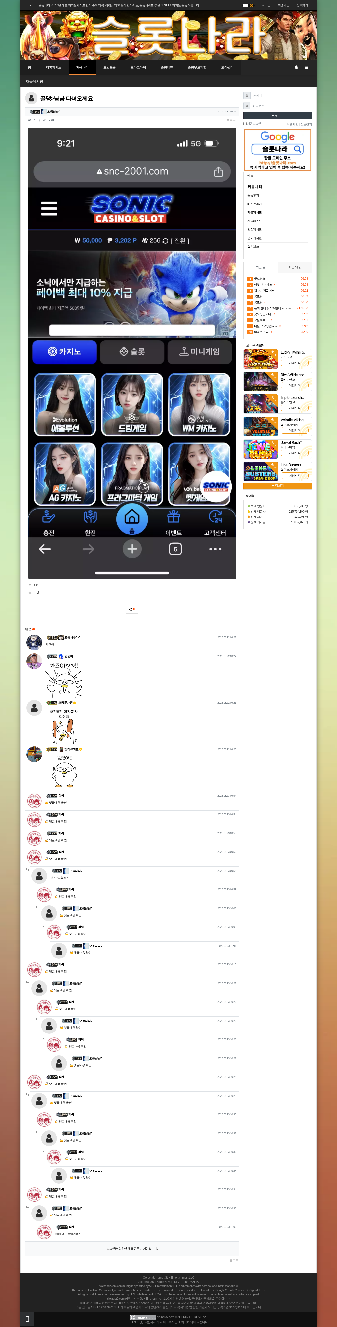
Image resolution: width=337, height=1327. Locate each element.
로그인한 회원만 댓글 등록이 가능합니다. (132, 1248)
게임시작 (294, 363)
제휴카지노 (53, 67)
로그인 (266, 5)
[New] (261, 358)
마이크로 (286, 357)
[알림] (296, 67)
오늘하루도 (259, 320)
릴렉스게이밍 (289, 424)
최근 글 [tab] (260, 267)
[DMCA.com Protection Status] (143, 1317)
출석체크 (253, 246)
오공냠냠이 (54, 111)
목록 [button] (232, 120)
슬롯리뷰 (167, 67)
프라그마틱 (138, 67)
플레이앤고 (288, 379)
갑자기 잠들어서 (262, 290)
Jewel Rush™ (291, 442)
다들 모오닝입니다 (263, 326)
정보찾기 (302, 5)
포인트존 (109, 67)
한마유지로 (71, 749)
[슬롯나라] (168, 35)
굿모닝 (256, 296)
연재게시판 (254, 238)
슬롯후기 (253, 195)
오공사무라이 (73, 637)
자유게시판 (34, 81)
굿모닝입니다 (260, 314)
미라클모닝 (258, 332)
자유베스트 (254, 221)
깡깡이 (68, 656)
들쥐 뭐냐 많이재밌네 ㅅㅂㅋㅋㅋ (273, 308)
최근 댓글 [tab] (294, 267)
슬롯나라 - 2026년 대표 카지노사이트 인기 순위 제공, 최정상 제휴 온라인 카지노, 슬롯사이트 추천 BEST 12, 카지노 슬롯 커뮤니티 (119, 5)
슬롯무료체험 (197, 67)
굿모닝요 (257, 278)
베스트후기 (254, 204)
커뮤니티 (82, 67)
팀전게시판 (254, 229)
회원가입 (283, 5)
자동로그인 (254, 123)
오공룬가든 (65, 702)
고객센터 (227, 67)
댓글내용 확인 (58, 802)
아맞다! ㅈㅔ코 (261, 284)
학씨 (61, 795)
